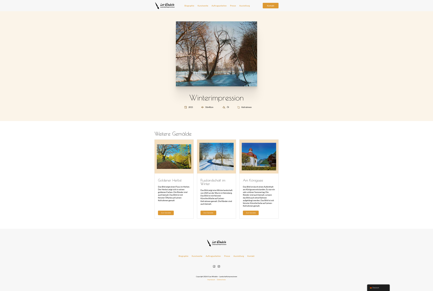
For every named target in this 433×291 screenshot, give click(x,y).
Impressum (211, 280)
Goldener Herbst (170, 180)
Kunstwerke (203, 5)
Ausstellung (244, 5)
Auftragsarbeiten (219, 5)
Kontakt (270, 5)
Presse (233, 5)
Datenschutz (221, 280)
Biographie (189, 5)
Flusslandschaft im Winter (212, 182)
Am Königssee (253, 180)
